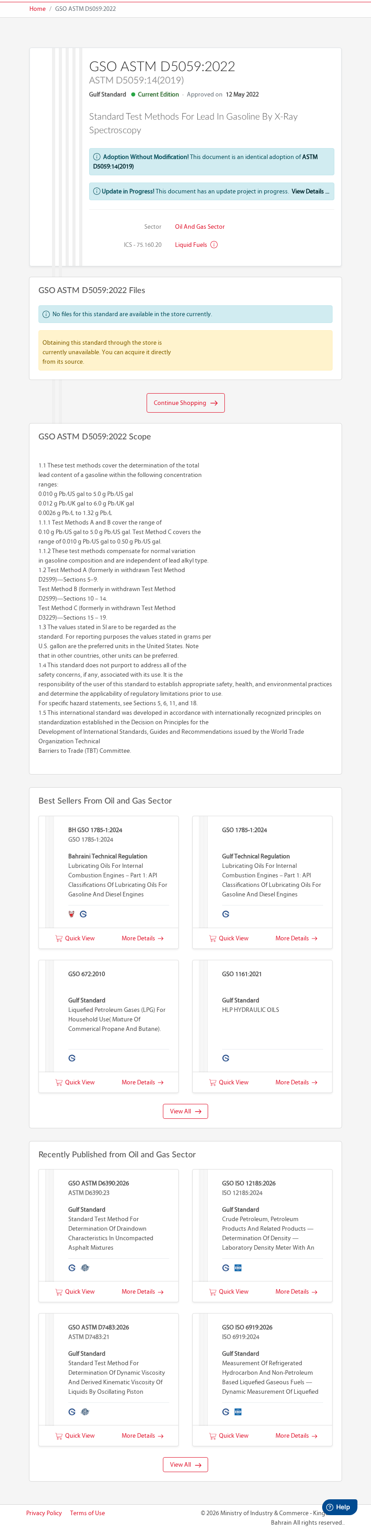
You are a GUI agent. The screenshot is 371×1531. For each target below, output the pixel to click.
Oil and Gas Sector (200, 227)
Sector (153, 227)
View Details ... (310, 191)
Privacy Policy (44, 1513)
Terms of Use (87, 1513)
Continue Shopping (182, 403)
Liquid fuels (192, 245)
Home (37, 9)
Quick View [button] (78, 938)
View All (182, 1111)
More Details (140, 938)
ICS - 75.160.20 (143, 245)
